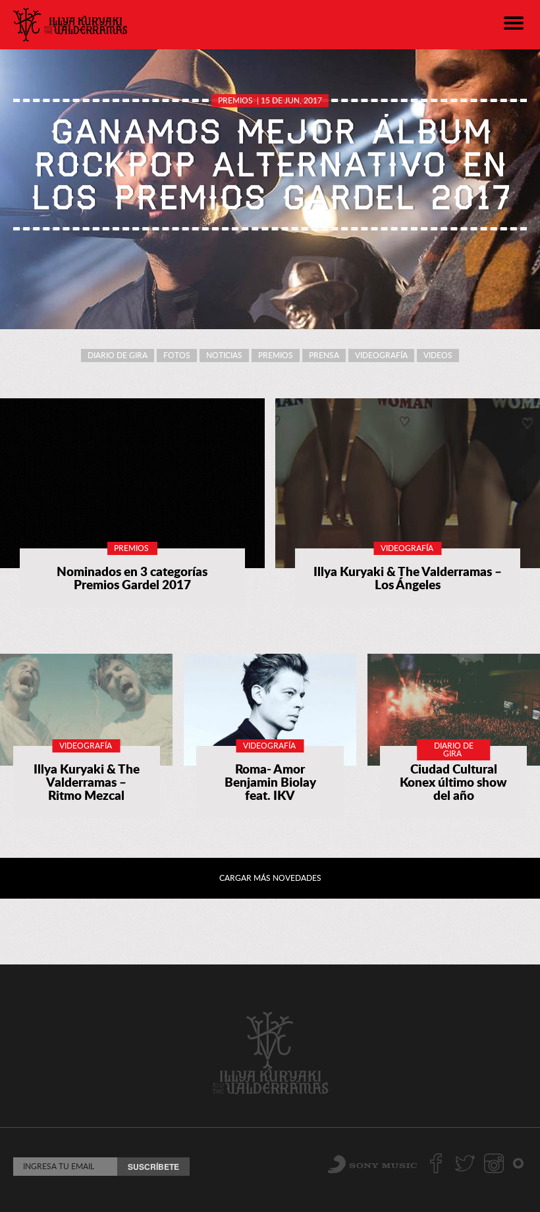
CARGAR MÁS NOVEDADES (270, 877)
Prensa (324, 355)
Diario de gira (118, 355)
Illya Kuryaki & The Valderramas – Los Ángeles (407, 577)
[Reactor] (518, 1163)
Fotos (176, 355)
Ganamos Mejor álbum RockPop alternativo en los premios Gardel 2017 (270, 164)
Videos (437, 355)
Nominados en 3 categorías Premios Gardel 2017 (132, 577)
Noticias (224, 355)
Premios (235, 100)
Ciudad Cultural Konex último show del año (453, 782)
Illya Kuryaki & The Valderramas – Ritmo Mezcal (87, 782)
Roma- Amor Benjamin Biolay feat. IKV (270, 782)
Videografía (381, 355)
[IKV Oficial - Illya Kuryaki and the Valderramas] (70, 24)
